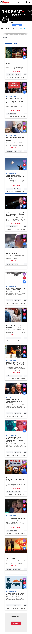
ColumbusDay (10, 151)
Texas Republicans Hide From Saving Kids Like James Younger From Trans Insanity (15, 518)
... (25, 74)
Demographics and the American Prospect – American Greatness (15, 479)
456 (17, 378)
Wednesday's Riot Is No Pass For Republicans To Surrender (15, 326)
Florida (15, 151)
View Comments (16, 71)
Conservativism (10, 74)
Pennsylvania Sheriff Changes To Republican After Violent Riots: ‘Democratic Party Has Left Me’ (16, 363)
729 (17, 608)
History (19, 605)
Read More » (16, 53)
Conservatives (10, 264)
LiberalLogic (9, 569)
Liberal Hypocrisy (12, 34)
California (16, 226)
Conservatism (6, 38)
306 (17, 154)
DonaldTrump (17, 300)
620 (17, 533)
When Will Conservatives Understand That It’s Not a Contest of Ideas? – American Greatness (15, 439)
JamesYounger (13, 530)
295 (17, 341)
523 (17, 191)
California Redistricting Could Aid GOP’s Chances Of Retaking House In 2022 (15, 214)
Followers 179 (18, 28)
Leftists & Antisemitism (23, 34)
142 (17, 267)
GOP (8, 113)
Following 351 (26, 28)
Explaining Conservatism (13, 64)
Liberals (15, 569)
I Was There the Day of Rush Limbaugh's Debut (14, 252)
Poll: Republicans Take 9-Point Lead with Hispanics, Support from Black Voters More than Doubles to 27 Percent (15, 101)
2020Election (10, 375)
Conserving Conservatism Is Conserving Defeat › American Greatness (15, 176)
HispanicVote (13, 113)
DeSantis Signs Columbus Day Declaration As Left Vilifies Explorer (15, 139)
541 (17, 572)
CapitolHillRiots (10, 338)
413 (17, 416)
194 (17, 229)
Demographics (17, 491)
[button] (19, 2)
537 (17, 494)
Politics (8, 61)
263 (17, 77)
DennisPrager (18, 74)
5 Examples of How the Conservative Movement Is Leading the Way (14, 401)
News (19, 338)
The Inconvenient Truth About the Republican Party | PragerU (15, 593)
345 (17, 116)
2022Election (10, 226)
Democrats (16, 375)
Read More (16, 623)
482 (17, 455)
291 (17, 303)
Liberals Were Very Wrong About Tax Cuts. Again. (15, 557)
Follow (17, 25)
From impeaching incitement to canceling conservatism (15, 288)
